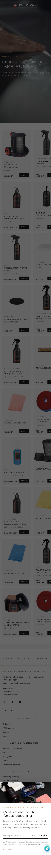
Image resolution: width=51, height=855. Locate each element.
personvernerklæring (32, 844)
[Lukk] (46, 786)
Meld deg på (38, 835)
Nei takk (7, 849)
